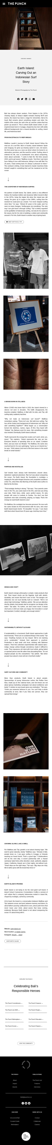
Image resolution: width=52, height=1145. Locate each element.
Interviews (37, 1087)
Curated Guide (14, 1121)
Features (37, 1083)
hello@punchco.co (26, 1097)
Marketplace (15, 1124)
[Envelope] (26, 1103)
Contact (37, 1118)
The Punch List (37, 1080)
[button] (4, 4)
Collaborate (37, 1121)
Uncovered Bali (14, 1118)
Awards (14, 1087)
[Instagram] (23, 1103)
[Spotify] (29, 1103)
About (15, 1080)
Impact (15, 1083)
